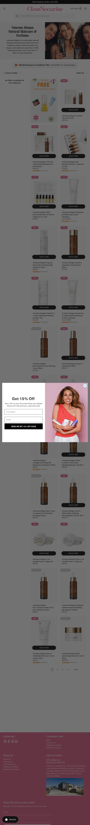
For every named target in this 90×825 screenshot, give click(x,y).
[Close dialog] (85, 386)
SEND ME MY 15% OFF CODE (23, 426)
